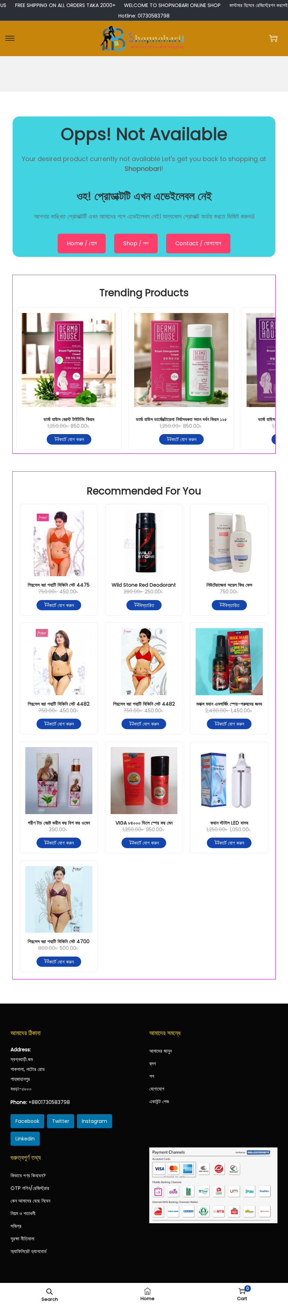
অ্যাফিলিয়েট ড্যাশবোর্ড (29, 1251)
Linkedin (25, 1138)
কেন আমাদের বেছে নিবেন (30, 1200)
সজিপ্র (16, 1226)
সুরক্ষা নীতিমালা (22, 1238)
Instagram (94, 1121)
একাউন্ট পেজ (159, 1101)
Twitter (60, 1121)
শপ (151, 1076)
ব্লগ (152, 1063)
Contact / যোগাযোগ (198, 243)
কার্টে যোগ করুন (71, 439)
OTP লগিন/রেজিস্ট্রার (30, 1188)
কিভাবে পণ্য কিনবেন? (28, 1175)
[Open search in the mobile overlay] (49, 1291)
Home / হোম (82, 243)
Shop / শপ (136, 243)
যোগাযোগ (156, 1088)
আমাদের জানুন (160, 1050)
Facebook (27, 1121)
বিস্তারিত (146, 604)
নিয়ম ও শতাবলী (23, 1213)
